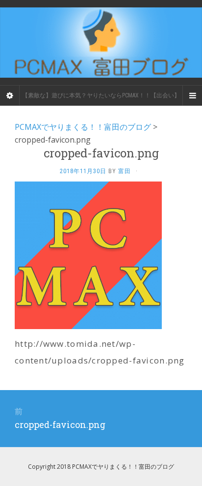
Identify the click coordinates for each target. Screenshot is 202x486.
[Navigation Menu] (192, 95)
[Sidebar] (10, 95)
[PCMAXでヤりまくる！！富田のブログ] (101, 42)
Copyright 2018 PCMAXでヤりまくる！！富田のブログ (101, 466)
